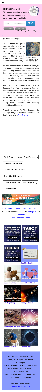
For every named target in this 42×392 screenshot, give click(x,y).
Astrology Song (30, 182)
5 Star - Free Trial (12, 182)
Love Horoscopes (10, 365)
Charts (17, 209)
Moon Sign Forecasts (28, 157)
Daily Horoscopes (26, 356)
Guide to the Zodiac (13, 163)
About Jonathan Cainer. (21, 218)
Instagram (32, 212)
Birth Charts (9, 157)
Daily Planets (10, 188)
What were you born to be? (16, 169)
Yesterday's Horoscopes (28, 365)
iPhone (36, 209)
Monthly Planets (26, 368)
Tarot (23, 209)
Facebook (21, 215)
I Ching (30, 209)
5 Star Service (7, 209)
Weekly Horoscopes (15, 359)
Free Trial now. (23, 115)
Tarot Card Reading (13, 176)
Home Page (12, 356)
